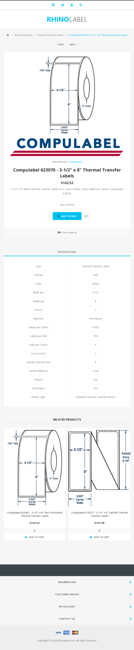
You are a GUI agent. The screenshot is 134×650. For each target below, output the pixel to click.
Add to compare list (86, 216)
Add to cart (69, 216)
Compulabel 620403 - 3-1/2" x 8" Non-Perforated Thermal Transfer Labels (34, 514)
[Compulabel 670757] (99, 468)
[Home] (8, 35)
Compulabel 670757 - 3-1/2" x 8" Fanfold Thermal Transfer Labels (99, 514)
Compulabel (75, 161)
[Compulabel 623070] (67, 96)
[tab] (67, 252)
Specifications (67, 251)
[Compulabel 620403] (35, 468)
